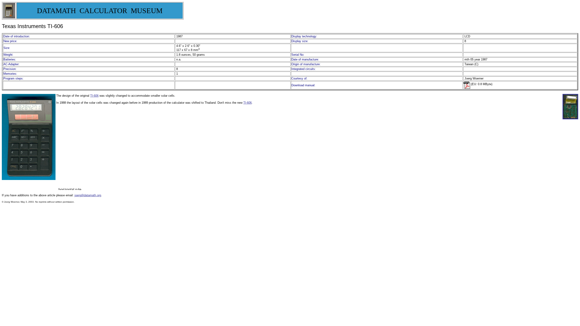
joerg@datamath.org (88, 195)
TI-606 (94, 95)
